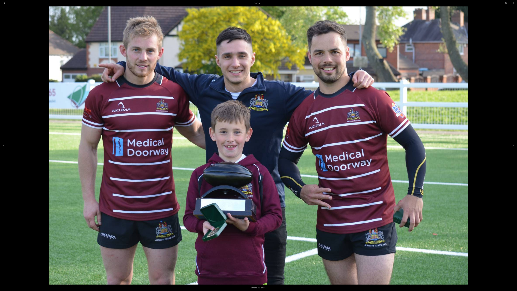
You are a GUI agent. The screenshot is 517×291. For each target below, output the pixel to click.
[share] (505, 3)
